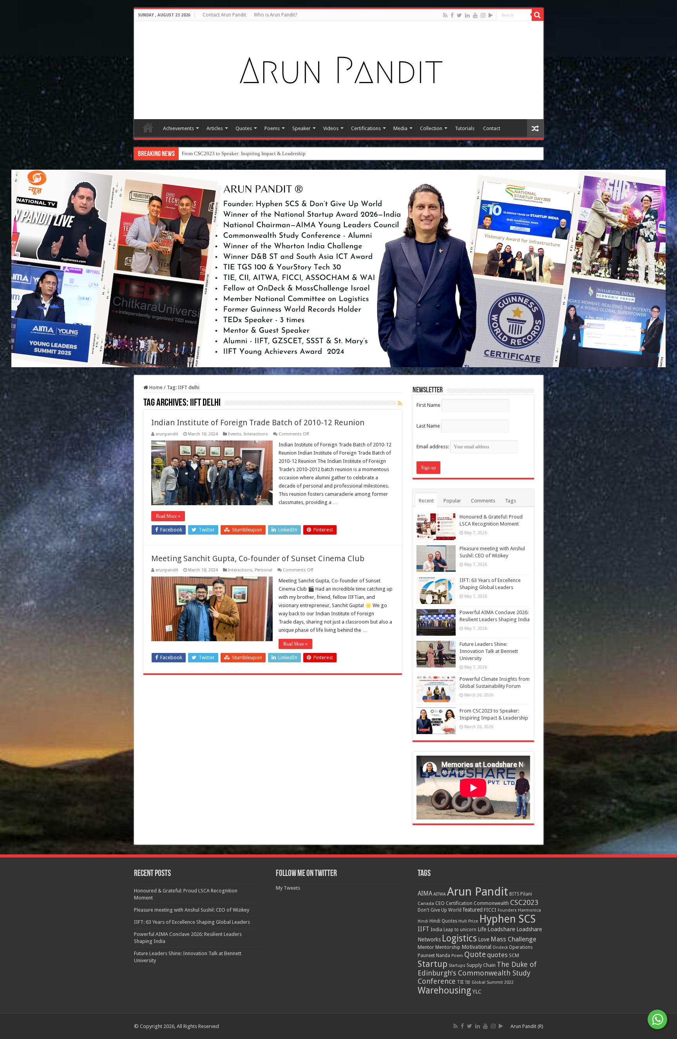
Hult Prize (468, 921)
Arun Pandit (477, 891)
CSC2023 (524, 902)
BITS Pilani (520, 894)
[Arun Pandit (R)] (338, 68)
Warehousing (444, 990)
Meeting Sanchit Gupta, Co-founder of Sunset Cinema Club (257, 558)
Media (400, 128)
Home (148, 127)
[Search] (537, 15)
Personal (263, 570)
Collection (431, 128)
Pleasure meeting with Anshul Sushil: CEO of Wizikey (191, 910)
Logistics (459, 938)
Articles (214, 128)
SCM (514, 955)
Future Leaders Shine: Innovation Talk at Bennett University (489, 651)
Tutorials (464, 128)
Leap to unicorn (459, 929)
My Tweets (288, 888)
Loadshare (501, 929)
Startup (432, 964)
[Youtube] (475, 15)
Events (234, 434)
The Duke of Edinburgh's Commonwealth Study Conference (477, 972)
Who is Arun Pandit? (275, 15)
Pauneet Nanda (434, 955)
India (436, 929)
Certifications (366, 128)
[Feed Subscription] (400, 403)
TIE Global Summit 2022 (489, 982)
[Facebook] (452, 15)
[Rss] (445, 15)
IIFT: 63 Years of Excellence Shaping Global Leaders (192, 922)
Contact (491, 128)
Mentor (426, 947)
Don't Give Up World (440, 910)
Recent (426, 501)
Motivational (476, 947)
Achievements (178, 128)
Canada (426, 903)
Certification (459, 903)
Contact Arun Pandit (224, 15)
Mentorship (447, 947)
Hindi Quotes (443, 921)
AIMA (425, 893)
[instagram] (483, 15)
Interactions (256, 434)
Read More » (168, 516)
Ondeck (500, 947)
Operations (521, 947)
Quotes (243, 128)
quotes (497, 955)
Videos (330, 128)
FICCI (490, 910)
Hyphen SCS (507, 919)
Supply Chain (481, 965)
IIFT (423, 929)
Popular (452, 501)
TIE (460, 982)
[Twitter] (459, 15)
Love (483, 939)
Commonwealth (491, 903)
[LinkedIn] (467, 15)
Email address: (433, 447)
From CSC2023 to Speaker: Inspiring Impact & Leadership (244, 153)
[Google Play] (491, 15)
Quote (475, 954)
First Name (428, 405)
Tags (510, 501)
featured (473, 910)
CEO (440, 903)
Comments (483, 501)
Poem (457, 955)
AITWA (439, 894)
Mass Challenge (513, 939)
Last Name (428, 426)
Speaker (301, 128)
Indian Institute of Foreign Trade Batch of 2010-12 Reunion (257, 422)
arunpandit (167, 434)
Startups (457, 965)
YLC (477, 991)
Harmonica (529, 910)
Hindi (423, 921)
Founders (507, 910)
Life (482, 929)
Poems (272, 128)
